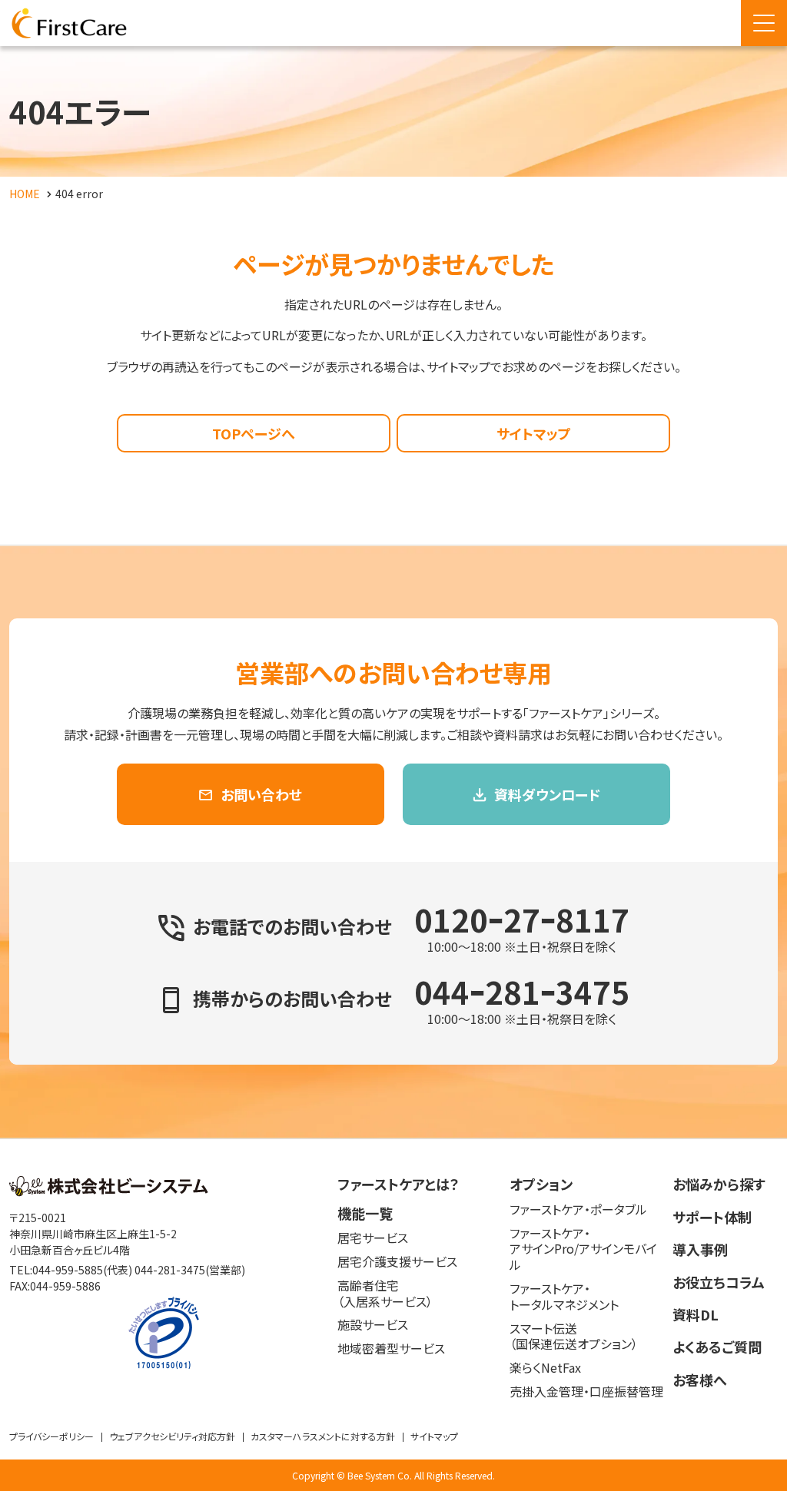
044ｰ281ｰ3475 (521, 991)
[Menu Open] (764, 23)
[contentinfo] (393, 1314)
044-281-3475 (169, 1269)
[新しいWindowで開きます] (108, 1191)
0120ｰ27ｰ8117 (521, 919)
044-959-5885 (67, 1269)
